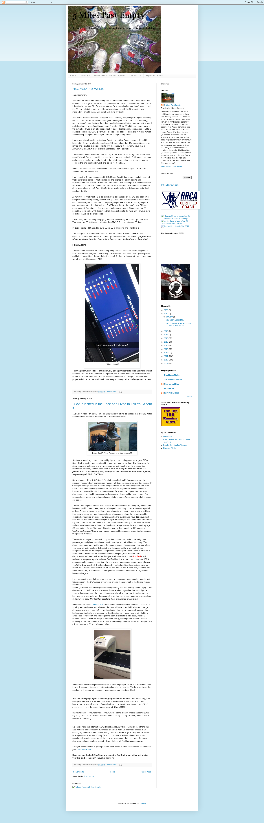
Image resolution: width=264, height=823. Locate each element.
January (169, 317)
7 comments (111, 391)
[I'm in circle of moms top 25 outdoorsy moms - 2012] (176, 224)
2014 (166, 345)
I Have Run (169, 388)
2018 (166, 331)
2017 (166, 335)
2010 (166, 360)
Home (73, 75)
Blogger (143, 803)
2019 (166, 314)
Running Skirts (169, 448)
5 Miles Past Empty (108, 15)
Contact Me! (135, 75)
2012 (166, 353)
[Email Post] (120, 391)
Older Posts (146, 772)
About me (85, 75)
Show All (189, 396)
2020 (166, 310)
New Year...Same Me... (89, 89)
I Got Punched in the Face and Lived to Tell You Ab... (178, 325)
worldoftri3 (167, 437)
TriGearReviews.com (169, 185)
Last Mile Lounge (171, 393)
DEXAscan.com (85, 749)
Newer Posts (78, 772)
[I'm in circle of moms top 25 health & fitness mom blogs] (176, 219)
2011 (166, 356)
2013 (166, 349)
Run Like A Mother (172, 375)
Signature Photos (154, 75)
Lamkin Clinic (97, 604)
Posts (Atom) (89, 776)
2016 (166, 338)
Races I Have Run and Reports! (109, 75)
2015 (166, 342)
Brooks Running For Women (175, 445)
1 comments (111, 764)
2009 (166, 363)
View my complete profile (171, 166)
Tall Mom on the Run (173, 380)
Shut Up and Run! (171, 384)
